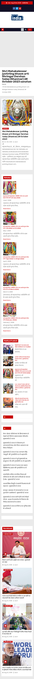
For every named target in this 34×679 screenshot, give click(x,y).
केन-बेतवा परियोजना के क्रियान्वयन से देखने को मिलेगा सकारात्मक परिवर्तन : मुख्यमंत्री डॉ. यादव (16, 436)
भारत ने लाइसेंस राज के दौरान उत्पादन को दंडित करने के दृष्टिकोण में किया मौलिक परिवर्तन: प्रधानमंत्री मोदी (16, 669)
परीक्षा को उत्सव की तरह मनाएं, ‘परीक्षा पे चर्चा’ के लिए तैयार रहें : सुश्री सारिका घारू (22, 400)
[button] (26, 29)
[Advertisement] (17, 49)
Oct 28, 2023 (8, 142)
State (8, 428)
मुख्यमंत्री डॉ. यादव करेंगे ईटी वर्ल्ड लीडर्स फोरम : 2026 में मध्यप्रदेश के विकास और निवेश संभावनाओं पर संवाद (16, 499)
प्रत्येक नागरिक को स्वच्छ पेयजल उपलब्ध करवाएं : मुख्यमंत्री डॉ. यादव (22, 358)
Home (4, 84)
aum (16, 142)
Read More (7, 209)
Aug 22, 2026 (8, 565)
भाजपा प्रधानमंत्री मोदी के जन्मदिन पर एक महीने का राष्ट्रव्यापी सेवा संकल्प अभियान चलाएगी (16, 597)
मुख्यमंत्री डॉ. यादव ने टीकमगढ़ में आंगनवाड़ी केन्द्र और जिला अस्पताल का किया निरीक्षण (15, 445)
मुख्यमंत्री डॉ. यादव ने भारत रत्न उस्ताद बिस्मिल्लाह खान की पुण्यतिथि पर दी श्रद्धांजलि (15, 467)
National (9, 417)
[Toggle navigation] (22, 29)
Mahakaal (5, 128)
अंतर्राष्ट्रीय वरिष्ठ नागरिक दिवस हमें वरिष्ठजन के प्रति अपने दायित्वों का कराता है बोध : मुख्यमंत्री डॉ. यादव (16, 476)
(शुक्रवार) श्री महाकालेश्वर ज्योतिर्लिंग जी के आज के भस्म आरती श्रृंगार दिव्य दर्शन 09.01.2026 (23, 371)
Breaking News (8, 534)
